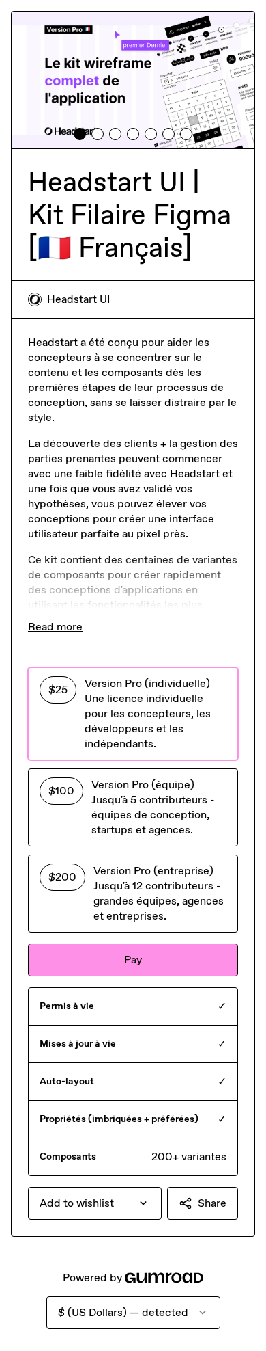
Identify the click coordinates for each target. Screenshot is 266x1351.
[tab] (80, 134)
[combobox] (95, 1203)
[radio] (133, 713)
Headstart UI (78, 299)
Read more (55, 626)
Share (212, 1202)
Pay (133, 959)
